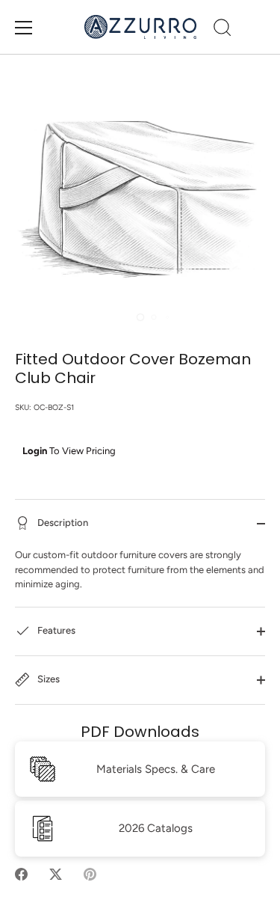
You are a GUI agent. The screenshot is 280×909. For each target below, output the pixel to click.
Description (61, 522)
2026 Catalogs (156, 828)
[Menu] (23, 27)
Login (34, 450)
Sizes (47, 679)
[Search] (222, 29)
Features (55, 630)
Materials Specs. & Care (155, 769)
